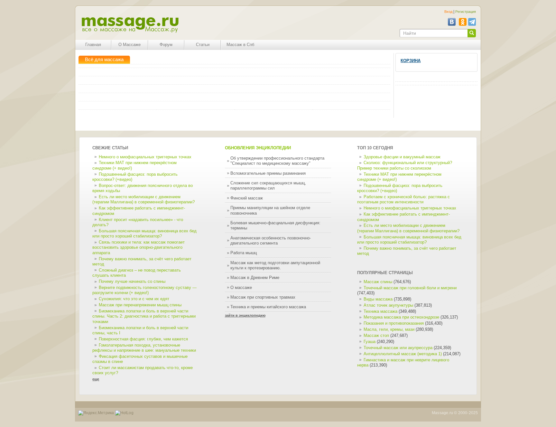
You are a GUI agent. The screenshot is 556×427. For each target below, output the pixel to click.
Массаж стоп (376, 335)
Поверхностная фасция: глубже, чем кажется (143, 339)
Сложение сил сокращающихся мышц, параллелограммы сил (268, 185)
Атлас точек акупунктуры (388, 305)
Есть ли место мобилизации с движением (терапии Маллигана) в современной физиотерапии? (143, 199)
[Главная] (130, 24)
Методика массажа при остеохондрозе (401, 317)
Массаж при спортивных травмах (262, 297)
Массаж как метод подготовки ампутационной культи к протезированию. (275, 265)
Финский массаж (246, 198)
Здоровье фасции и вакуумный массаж (402, 157)
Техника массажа (380, 311)
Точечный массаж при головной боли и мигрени (410, 288)
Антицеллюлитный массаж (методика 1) (403, 354)
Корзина (411, 60)
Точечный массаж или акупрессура (398, 348)
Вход (448, 12)
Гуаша (370, 341)
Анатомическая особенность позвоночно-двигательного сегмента (270, 241)
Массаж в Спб (240, 44)
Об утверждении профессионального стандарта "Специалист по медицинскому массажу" (277, 161)
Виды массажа (378, 299)
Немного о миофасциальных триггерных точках (145, 157)
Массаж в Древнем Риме (254, 277)
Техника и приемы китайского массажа (268, 307)
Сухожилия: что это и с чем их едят (134, 299)
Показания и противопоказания (394, 323)
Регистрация (465, 12)
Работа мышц (243, 253)
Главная (93, 44)
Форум (166, 44)
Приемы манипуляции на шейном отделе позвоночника (270, 210)
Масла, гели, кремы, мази (389, 329)
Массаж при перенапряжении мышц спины (140, 305)
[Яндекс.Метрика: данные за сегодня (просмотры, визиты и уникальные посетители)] (96, 413)
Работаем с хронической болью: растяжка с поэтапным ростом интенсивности (403, 199)
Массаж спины (378, 282)
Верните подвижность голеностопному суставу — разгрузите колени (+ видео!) (144, 290)
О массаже (241, 287)
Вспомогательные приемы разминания (268, 173)
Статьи (202, 44)
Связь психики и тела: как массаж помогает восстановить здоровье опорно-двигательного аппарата (138, 247)
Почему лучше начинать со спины (132, 281)
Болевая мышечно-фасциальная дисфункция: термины (275, 225)
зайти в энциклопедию (245, 315)
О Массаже (129, 44)
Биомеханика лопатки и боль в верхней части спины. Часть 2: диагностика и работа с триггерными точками (144, 316)
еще (95, 379)
